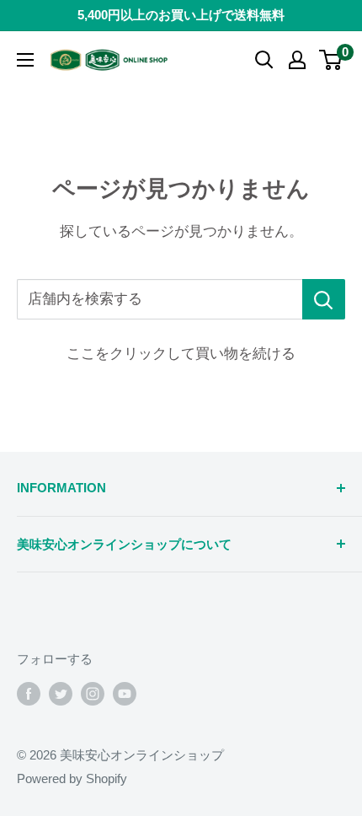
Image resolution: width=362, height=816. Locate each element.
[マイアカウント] (297, 60)
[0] (331, 60)
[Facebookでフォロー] (28, 693)
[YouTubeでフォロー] (124, 693)
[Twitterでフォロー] (60, 693)
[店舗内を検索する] (323, 299)
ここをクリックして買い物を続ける (181, 354)
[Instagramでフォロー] (92, 693)
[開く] (264, 60)
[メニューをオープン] (25, 60)
